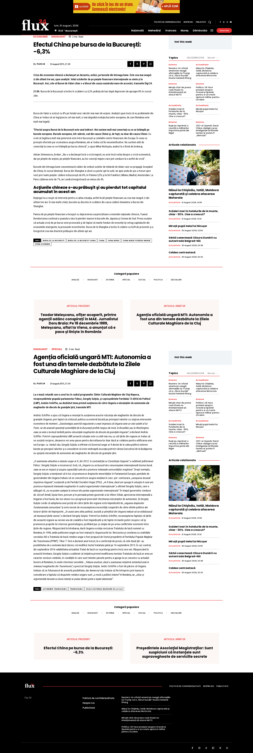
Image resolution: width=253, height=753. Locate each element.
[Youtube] (231, 22)
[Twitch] (213, 748)
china (102, 240)
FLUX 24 (41, 64)
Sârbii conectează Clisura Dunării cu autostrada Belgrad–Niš (193, 239)
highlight (58, 37)
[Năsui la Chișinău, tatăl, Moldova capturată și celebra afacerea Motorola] (194, 167)
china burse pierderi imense (137, 240)
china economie (42, 244)
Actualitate (202, 65)
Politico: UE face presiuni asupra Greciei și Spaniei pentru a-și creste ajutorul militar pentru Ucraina (207, 93)
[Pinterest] (144, 64)
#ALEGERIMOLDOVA (195, 57)
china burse (114, 240)
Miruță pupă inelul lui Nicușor (207, 110)
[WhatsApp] (150, 64)
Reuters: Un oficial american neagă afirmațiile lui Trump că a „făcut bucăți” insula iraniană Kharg (180, 73)
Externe (173, 65)
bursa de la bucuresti (54, 240)
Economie (40, 37)
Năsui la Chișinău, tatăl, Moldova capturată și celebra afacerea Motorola (207, 72)
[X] (227, 22)
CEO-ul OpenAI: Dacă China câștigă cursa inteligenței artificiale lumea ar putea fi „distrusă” (207, 130)
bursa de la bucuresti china (82, 240)
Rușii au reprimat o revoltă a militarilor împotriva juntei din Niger (179, 129)
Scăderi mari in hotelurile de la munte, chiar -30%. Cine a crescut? (179, 113)
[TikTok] (206, 748)
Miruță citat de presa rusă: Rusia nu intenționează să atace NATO (180, 91)
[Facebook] (220, 22)
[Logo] (35, 24)
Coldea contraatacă (182, 252)
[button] (209, 22)
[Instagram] (223, 22)
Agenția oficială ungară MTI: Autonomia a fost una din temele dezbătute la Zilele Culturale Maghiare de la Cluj (174, 319)
